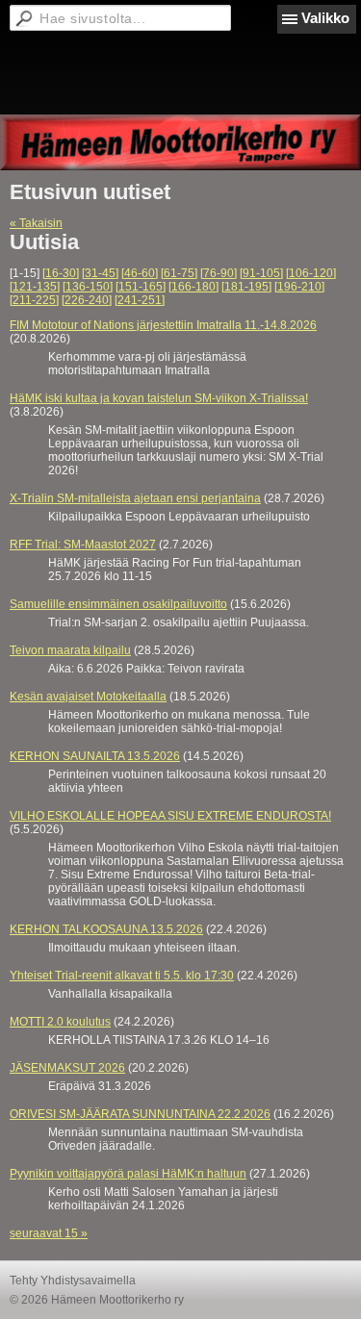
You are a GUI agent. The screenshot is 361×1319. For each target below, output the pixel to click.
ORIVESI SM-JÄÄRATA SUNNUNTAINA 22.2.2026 (140, 1114)
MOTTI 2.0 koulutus (60, 1021)
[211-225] (34, 300)
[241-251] (140, 300)
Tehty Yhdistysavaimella (73, 1280)
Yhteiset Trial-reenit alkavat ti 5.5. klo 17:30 (122, 975)
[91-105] (261, 273)
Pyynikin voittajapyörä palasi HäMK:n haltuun (128, 1173)
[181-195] (246, 286)
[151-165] (141, 286)
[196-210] (299, 286)
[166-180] (193, 286)
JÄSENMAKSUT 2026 (67, 1068)
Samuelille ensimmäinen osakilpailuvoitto (118, 604)
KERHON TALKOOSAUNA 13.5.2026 (106, 929)
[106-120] (311, 273)
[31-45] (100, 273)
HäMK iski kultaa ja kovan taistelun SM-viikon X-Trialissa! (159, 398)
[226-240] (87, 300)
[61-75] (179, 273)
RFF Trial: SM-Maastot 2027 (83, 544)
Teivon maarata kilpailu (70, 650)
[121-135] (35, 286)
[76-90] (218, 273)
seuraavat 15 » (49, 1233)
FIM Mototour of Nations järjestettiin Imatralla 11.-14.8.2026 (163, 325)
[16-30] (60, 273)
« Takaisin (36, 223)
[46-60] (139, 273)
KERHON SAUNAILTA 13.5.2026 (95, 756)
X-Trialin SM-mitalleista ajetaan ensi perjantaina (135, 498)
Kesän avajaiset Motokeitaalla (88, 696)
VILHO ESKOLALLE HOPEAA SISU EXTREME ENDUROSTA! (170, 816)
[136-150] (88, 286)
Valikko (325, 18)
